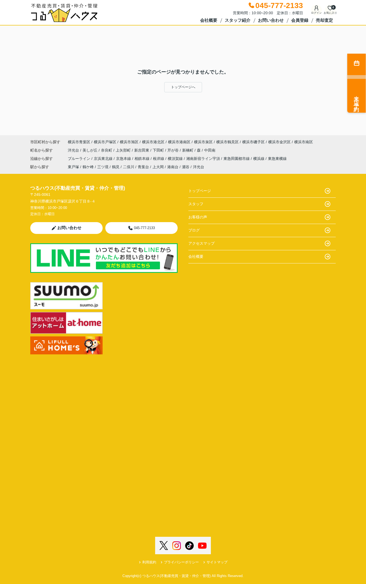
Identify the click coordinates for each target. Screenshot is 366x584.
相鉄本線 (143, 158)
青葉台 (143, 167)
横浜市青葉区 (79, 142)
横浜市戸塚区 (105, 142)
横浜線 (259, 158)
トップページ (199, 191)
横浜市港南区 (179, 142)
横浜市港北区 (153, 142)
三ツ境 (103, 167)
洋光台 (74, 150)
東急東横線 (277, 158)
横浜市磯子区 (253, 142)
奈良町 (107, 150)
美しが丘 (91, 150)
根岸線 (159, 158)
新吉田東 (142, 150)
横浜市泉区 (203, 142)
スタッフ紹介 (238, 20)
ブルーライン (79, 158)
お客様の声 (197, 217)
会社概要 (208, 20)
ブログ (194, 230)
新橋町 (188, 150)
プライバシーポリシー (181, 562)
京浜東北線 (104, 158)
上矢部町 (124, 150)
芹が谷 (173, 150)
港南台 (172, 167)
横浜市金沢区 (279, 142)
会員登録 (299, 20)
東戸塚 (73, 167)
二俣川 (128, 167)
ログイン (316, 12)
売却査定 (324, 20)
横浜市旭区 (129, 142)
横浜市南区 (303, 142)
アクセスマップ (201, 243)
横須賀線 (176, 158)
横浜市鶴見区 (227, 142)
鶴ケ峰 (88, 167)
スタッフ (195, 204)
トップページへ (183, 87)
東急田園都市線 (237, 158)
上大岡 (158, 167)
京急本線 (124, 158)
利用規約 (149, 562)
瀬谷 (185, 167)
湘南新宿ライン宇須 (203, 158)
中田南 (209, 150)
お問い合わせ (271, 20)
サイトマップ (217, 562)
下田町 (159, 150)
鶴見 (115, 167)
